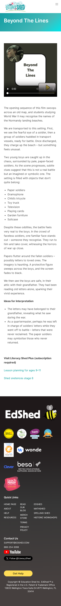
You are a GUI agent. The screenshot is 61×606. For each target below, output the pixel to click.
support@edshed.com (16, 543)
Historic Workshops (45, 517)
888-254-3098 (11, 547)
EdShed (38, 504)
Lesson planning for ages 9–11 (22, 370)
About (7, 508)
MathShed (39, 508)
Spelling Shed (42, 513)
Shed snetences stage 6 (19, 378)
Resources (10, 517)
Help (6, 513)
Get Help (18, 573)
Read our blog (23, 507)
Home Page (10, 504)
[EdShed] (30, 413)
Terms (23, 522)
